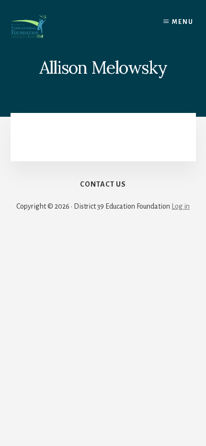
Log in (181, 206)
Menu (183, 22)
